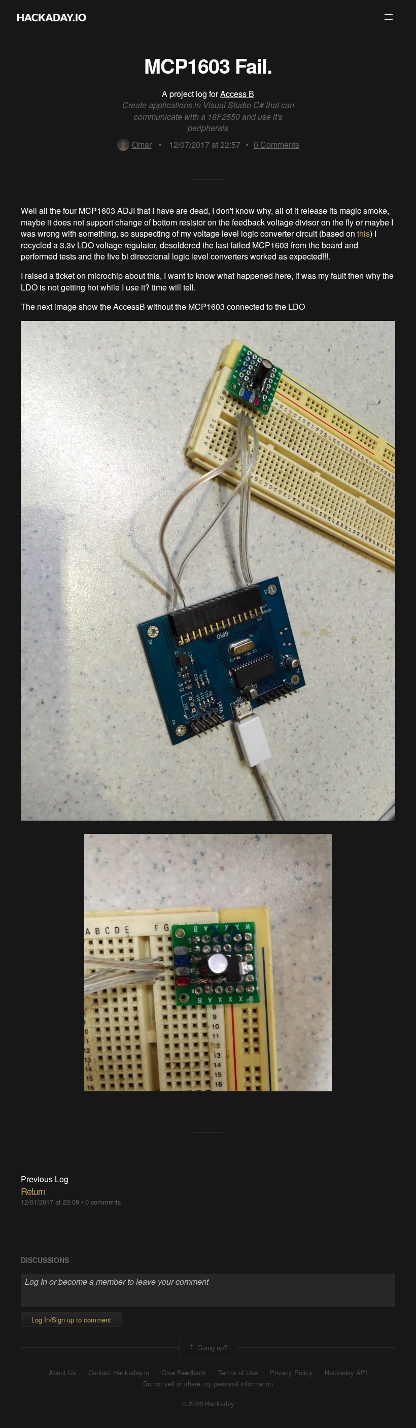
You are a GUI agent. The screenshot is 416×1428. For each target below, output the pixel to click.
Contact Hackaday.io (118, 1372)
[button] (388, 17)
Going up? (211, 1347)
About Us (62, 1372)
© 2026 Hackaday (208, 1403)
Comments (276, 144)
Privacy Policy (291, 1372)
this (363, 233)
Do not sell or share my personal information (208, 1383)
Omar (142, 144)
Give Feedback (183, 1372)
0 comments (103, 1202)
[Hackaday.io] (52, 17)
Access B (237, 94)
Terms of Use (238, 1372)
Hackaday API (346, 1372)
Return (33, 1190)
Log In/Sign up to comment (71, 1319)
